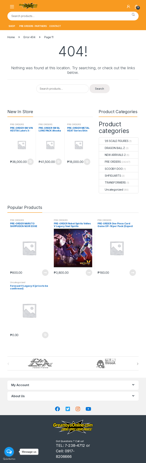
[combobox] (67, 16)
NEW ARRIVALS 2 (115, 154)
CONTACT (55, 26)
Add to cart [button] (30, 162)
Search (133, 16)
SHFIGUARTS (113, 175)
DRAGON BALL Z (115, 148)
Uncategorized (114, 189)
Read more (45, 272)
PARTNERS (41, 26)
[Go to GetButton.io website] (9, 459)
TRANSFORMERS (115, 182)
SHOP (12, 26)
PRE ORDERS (26, 26)
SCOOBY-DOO (114, 168)
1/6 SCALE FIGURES (117, 141)
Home (11, 37)
